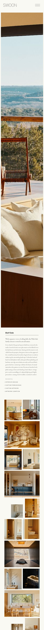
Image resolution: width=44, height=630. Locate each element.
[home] (9, 5)
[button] (37, 5)
